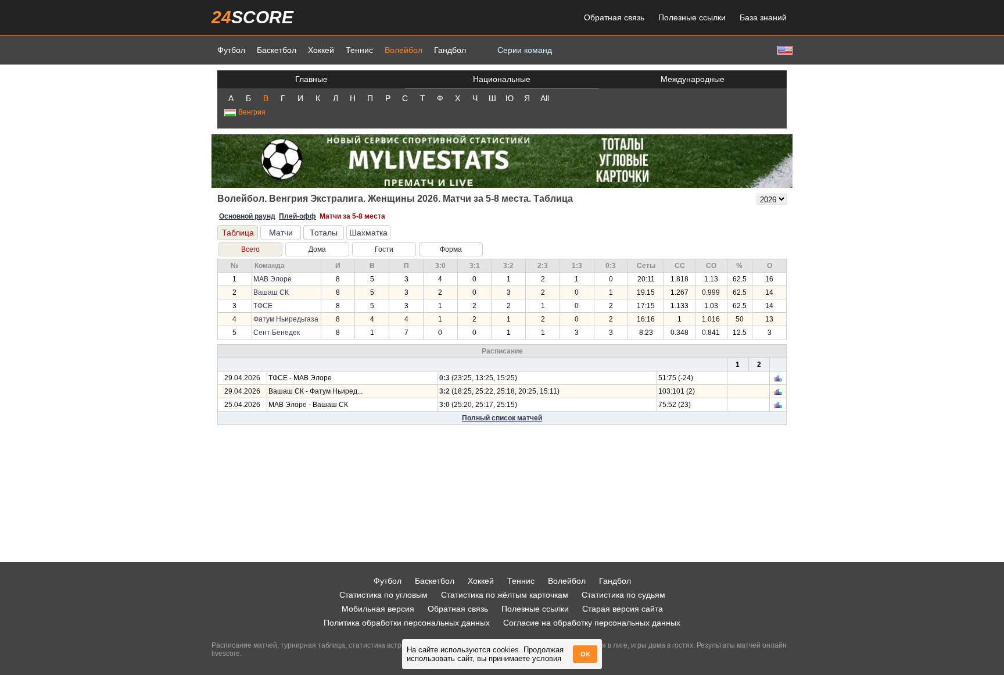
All (544, 98)
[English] (784, 50)
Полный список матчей (502, 418)
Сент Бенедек (276, 332)
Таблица (238, 232)
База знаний (763, 17)
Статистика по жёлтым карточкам (504, 594)
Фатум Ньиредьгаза (285, 319)
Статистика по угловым (383, 594)
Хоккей (321, 50)
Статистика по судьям (623, 594)
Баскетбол (276, 50)
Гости (384, 249)
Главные (311, 79)
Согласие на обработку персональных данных (591, 622)
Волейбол (403, 50)
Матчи (281, 232)
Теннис (359, 50)
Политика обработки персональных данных (407, 622)
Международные (693, 79)
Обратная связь (614, 17)
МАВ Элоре (272, 279)
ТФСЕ (262, 306)
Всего (250, 249)
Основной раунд (247, 216)
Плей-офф (297, 216)
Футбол (231, 50)
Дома (317, 249)
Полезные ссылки (692, 17)
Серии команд (524, 50)
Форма (451, 249)
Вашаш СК (271, 292)
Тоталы (324, 232)
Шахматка (368, 232)
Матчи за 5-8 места (352, 216)
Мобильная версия (378, 608)
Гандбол (450, 50)
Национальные (501, 79)
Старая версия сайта (622, 608)
